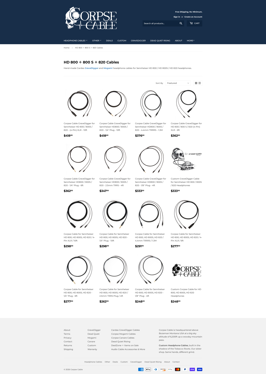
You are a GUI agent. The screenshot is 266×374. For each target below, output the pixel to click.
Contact (68, 341)
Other (96, 40)
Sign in (177, 17)
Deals (109, 40)
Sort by (159, 83)
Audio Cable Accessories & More (128, 349)
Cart (197, 23)
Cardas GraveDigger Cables (125, 330)
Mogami (92, 337)
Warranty (92, 349)
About (178, 40)
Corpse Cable (77, 369)
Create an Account (193, 17)
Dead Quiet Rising (160, 40)
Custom (121, 40)
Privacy (67, 337)
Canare (91, 341)
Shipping (68, 349)
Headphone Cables (75, 40)
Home (66, 48)
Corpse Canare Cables (122, 337)
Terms (67, 334)
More (190, 40)
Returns (68, 345)
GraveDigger (138, 40)
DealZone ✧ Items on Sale (125, 345)
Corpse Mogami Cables (123, 334)
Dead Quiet (93, 334)
